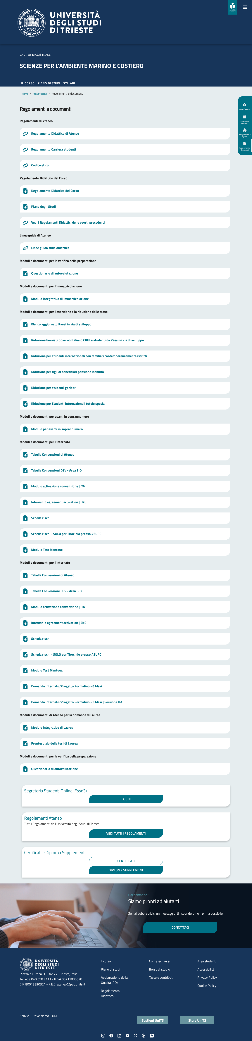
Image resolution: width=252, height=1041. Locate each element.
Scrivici (25, 1015)
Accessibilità (205, 969)
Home (25, 94)
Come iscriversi (159, 961)
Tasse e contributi (161, 977)
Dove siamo (40, 1015)
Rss (151, 1035)
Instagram (103, 1035)
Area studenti (40, 94)
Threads (143, 1035)
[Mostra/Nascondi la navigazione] (245, 7)
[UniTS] (59, 23)
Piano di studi (110, 969)
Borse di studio (159, 969)
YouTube (127, 1035)
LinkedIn (119, 1035)
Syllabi (69, 83)
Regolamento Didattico (110, 993)
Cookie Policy (206, 985)
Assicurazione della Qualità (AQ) (114, 980)
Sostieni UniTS (153, 1020)
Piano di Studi (49, 83)
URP (55, 1015)
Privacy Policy (207, 977)
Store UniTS (197, 1020)
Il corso (28, 83)
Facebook (111, 1035)
